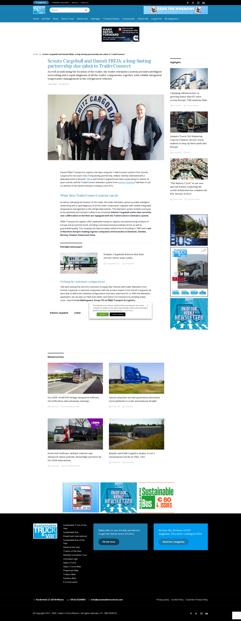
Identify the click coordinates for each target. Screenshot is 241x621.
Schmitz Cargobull (126, 182)
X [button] (147, 305)
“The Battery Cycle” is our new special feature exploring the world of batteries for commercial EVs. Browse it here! (188, 188)
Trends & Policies (111, 18)
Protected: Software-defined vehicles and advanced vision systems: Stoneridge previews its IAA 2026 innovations (74, 457)
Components (128, 18)
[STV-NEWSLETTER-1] (189, 314)
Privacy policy (163, 599)
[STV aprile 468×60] (176, 10)
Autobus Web (69, 578)
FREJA (89, 179)
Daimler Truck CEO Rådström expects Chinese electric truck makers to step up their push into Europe (188, 141)
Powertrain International (75, 536)
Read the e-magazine (174, 541)
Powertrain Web (71, 570)
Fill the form (109, 541)
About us (75, 3)
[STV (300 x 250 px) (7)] (81, 497)
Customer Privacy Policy (197, 599)
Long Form (156, 18)
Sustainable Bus (70, 532)
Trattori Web (69, 574)
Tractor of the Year (72, 551)
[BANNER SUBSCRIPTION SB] (156, 497)
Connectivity (68, 406)
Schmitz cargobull (59, 312)
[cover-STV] (189, 272)
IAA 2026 (46, 18)
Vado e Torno (69, 562)
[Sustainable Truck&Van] (39, 10)
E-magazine (41, 2)
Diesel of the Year (71, 547)
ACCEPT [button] (103, 314)
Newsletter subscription (60, 3)
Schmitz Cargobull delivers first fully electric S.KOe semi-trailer (124, 256)
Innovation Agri (70, 559)
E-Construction (70, 582)
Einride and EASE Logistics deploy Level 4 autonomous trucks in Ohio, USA (132, 455)
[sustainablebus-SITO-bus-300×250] (189, 230)
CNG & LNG (143, 18)
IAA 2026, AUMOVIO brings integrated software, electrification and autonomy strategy (74, 399)
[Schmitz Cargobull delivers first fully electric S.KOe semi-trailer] (79, 263)
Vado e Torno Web (72, 566)
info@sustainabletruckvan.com (107, 599)
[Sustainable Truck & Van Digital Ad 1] (120, 34)
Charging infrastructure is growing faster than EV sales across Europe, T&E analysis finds (188, 97)
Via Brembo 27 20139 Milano (49, 599)
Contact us (84, 3)
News (55, 18)
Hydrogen (95, 18)
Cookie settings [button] (117, 314)
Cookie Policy (177, 599)
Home (36, 18)
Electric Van (82, 18)
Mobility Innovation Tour (75, 555)
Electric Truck (67, 18)
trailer (77, 312)
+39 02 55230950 (77, 599)
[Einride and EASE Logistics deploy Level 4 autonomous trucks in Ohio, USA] (136, 434)
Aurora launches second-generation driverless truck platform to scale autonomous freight (134, 399)
